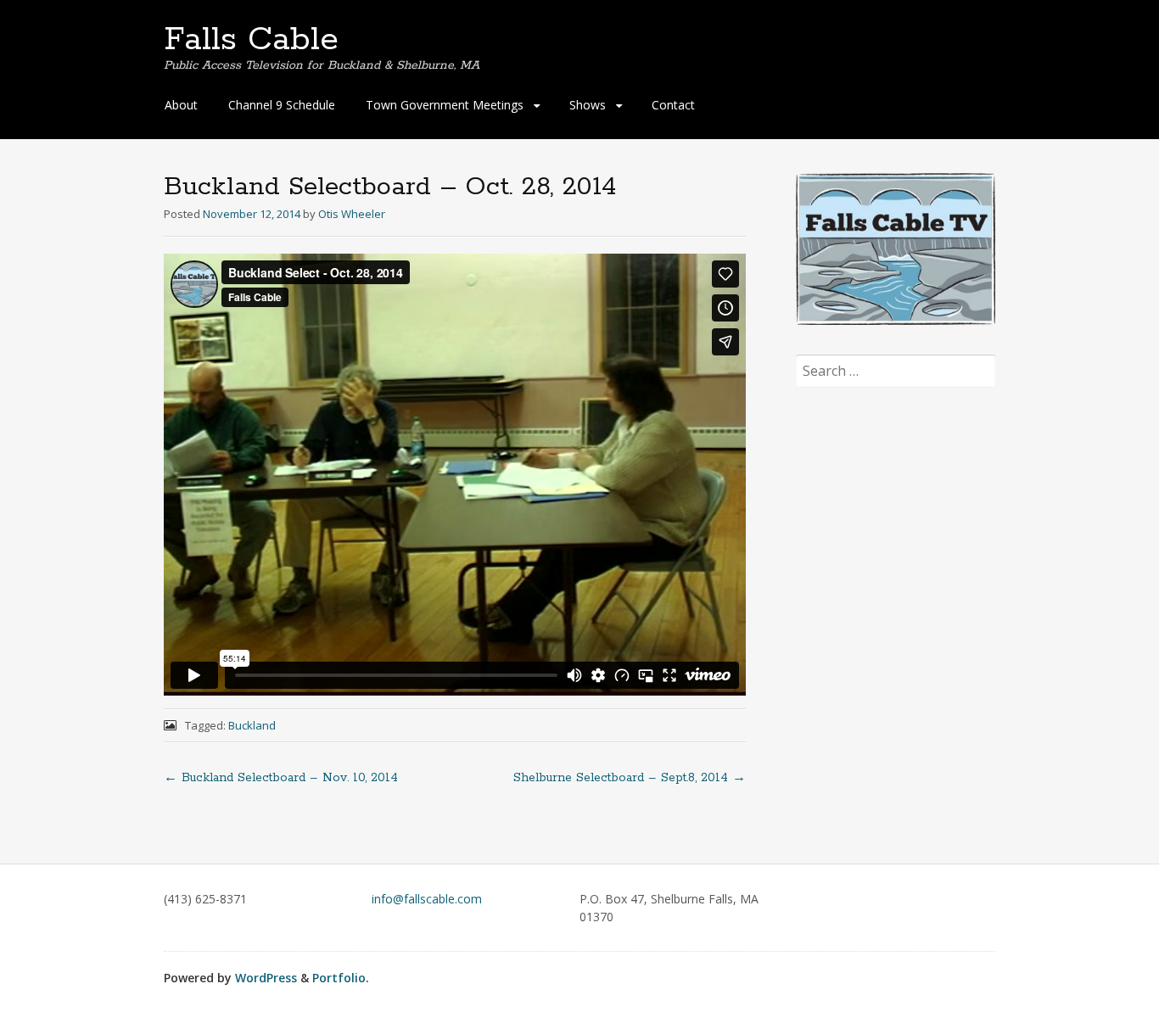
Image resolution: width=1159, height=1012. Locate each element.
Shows (587, 105)
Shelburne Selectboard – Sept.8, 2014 (629, 778)
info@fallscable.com (427, 899)
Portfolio (339, 978)
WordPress (266, 978)
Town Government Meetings (445, 105)
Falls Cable (251, 40)
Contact (673, 105)
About (181, 105)
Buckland (252, 725)
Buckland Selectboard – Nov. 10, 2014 (281, 778)
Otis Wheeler (351, 213)
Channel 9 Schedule (281, 105)
